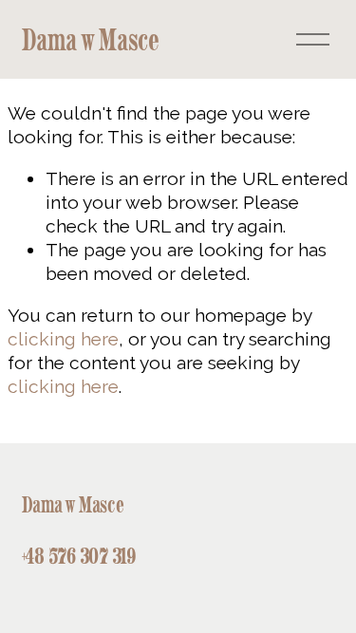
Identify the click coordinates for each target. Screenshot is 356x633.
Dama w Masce (90, 39)
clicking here (63, 338)
